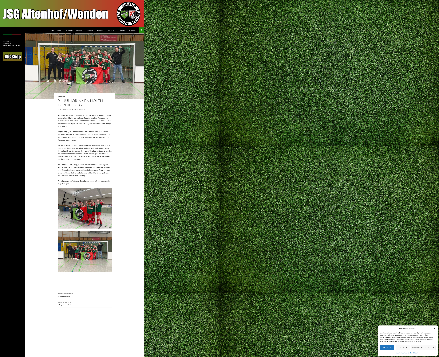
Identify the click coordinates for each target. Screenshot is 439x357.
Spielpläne (69, 30)
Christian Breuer (80, 109)
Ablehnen (402, 348)
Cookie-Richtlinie (401, 353)
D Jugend (100, 30)
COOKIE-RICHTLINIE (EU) (11, 45)
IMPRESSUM (7, 43)
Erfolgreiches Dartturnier (67, 303)
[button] (434, 328)
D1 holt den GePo (65, 295)
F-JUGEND (122, 30)
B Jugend (79, 30)
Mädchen (61, 97)
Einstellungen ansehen (423, 348)
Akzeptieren (387, 348)
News (52, 30)
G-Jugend (132, 30)
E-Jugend (111, 30)
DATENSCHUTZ (8, 41)
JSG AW (59, 30)
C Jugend (90, 30)
